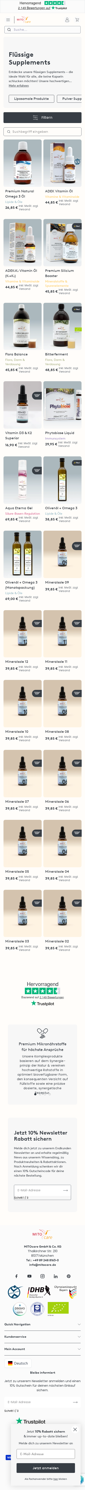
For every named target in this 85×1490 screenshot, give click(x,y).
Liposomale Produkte (31, 99)
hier (55, 1478)
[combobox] (42, 29)
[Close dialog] (75, 1429)
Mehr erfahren (19, 86)
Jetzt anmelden (46, 1468)
